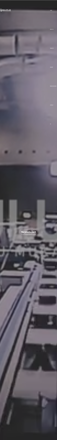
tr (50, 123)
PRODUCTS (52, 48)
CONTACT (51, 104)
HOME (51, 10)
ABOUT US (51, 29)
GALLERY (51, 67)
